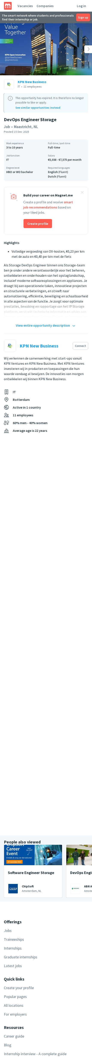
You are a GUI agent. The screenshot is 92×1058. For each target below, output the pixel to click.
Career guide (14, 1036)
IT (7, 160)
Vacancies (25, 6)
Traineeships (14, 939)
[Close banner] (82, 193)
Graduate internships (20, 957)
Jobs (8, 930)
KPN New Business (32, 82)
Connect (80, 346)
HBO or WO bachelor (19, 172)
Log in (81, 6)
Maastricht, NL (26, 126)
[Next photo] (83, 49)
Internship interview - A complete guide (35, 1053)
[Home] (8, 6)
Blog (7, 1045)
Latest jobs (13, 965)
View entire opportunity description (43, 325)
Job (7, 126)
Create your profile (19, 987)
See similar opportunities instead (37, 108)
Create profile (37, 223)
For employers (15, 1014)
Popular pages (15, 996)
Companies (45, 6)
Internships (13, 948)
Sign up (83, 17)
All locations (13, 1005)
